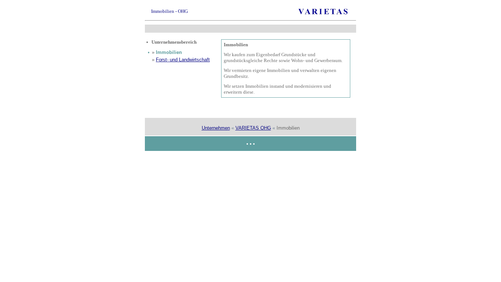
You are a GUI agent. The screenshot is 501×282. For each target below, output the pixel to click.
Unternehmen (216, 128)
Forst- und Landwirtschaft (183, 59)
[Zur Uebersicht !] (323, 14)
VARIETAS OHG (253, 128)
